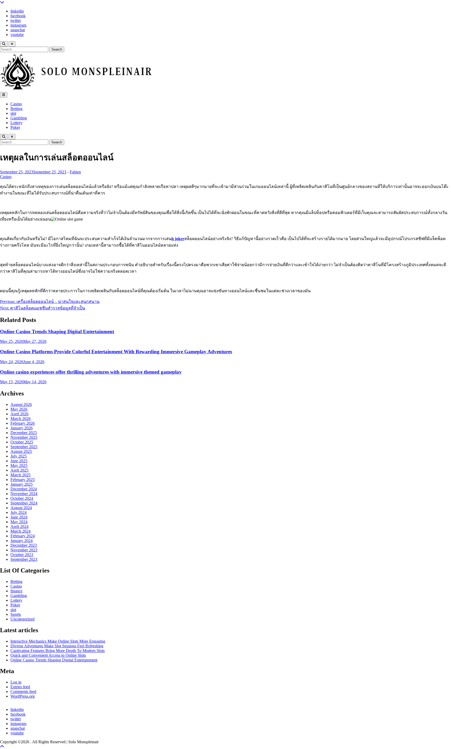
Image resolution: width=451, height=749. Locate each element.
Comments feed (23, 691)
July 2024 (18, 512)
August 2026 (21, 404)
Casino (16, 104)
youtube (17, 34)
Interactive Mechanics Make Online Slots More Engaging (57, 641)
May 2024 (18, 522)
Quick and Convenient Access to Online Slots (48, 655)
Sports (15, 614)
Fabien (75, 172)
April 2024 (19, 526)
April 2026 (19, 414)
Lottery (16, 122)
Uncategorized (22, 619)
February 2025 (22, 479)
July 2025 (18, 456)
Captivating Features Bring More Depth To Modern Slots (57, 650)
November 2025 (23, 437)
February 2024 (22, 536)
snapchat (17, 30)
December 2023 (23, 545)
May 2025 (18, 465)
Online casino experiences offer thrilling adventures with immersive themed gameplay (91, 372)
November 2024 (23, 493)
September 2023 (23, 559)
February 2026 (22, 423)
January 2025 (21, 484)
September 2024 (23, 503)
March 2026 (20, 418)
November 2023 (23, 550)
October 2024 (21, 498)
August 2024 (21, 508)
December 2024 (23, 489)
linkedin (17, 11)
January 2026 (21, 428)
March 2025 (20, 475)
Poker (15, 127)
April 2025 (19, 470)
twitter (15, 20)
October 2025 (21, 442)
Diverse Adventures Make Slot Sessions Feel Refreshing (56, 646)
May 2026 (18, 409)
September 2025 (23, 446)
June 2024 (18, 517)
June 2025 (18, 461)
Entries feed (20, 687)
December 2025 (23, 432)
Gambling (18, 118)
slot (13, 113)
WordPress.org (22, 696)
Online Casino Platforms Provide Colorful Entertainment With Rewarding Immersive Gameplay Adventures (116, 351)
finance (16, 591)
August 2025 (21, 451)
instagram (18, 25)
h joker (177, 238)
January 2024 (21, 540)
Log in (15, 682)
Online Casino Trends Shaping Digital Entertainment (57, 331)
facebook (18, 16)
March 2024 (20, 531)
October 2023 (21, 554)
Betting (16, 108)
